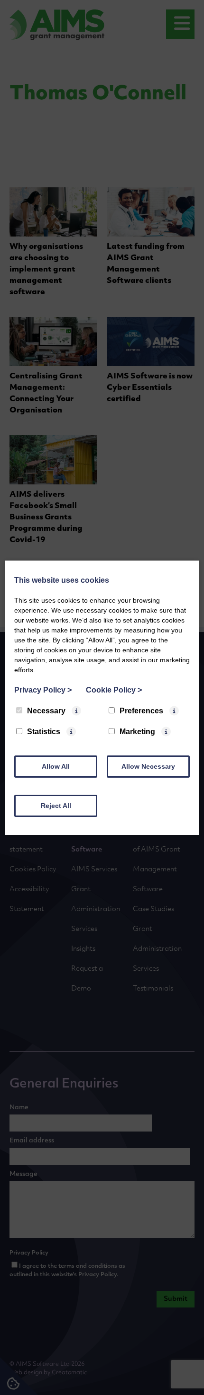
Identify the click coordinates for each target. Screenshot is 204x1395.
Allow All (56, 766)
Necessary (46, 711)
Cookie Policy (114, 690)
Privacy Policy (43, 690)
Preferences (141, 711)
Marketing (137, 732)
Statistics (43, 732)
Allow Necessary (148, 766)
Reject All (56, 805)
